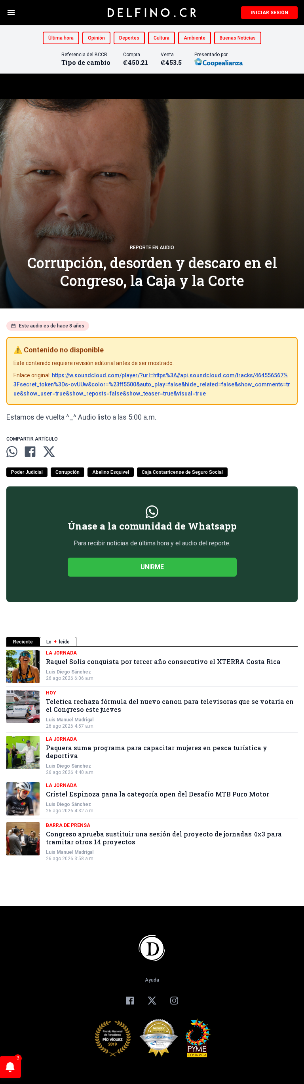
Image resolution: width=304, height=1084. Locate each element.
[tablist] (152, 642)
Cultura (161, 38)
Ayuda (152, 980)
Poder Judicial (27, 472)
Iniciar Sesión (269, 12)
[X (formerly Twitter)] (152, 1000)
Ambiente (194, 38)
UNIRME (152, 567)
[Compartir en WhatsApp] (11, 451)
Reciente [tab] (23, 642)
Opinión (96, 38)
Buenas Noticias (238, 38)
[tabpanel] (152, 756)
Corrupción (67, 472)
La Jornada (61, 653)
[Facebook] (130, 1000)
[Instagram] (174, 1000)
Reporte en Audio (152, 247)
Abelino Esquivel (110, 472)
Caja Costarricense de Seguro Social (182, 472)
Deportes (129, 38)
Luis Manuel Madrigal (69, 720)
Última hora (61, 38)
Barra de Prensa (68, 825)
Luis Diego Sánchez (68, 672)
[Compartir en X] (49, 451)
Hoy (51, 693)
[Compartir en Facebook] (30, 451)
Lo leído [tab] (58, 642)
